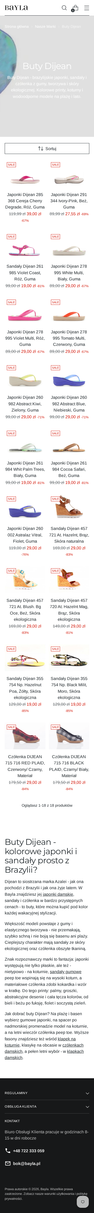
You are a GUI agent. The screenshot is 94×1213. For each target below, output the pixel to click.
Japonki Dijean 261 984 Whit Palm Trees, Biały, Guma (25, 469)
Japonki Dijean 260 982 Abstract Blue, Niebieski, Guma (69, 403)
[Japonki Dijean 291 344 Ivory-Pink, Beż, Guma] (69, 173)
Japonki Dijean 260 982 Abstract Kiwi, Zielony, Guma (25, 403)
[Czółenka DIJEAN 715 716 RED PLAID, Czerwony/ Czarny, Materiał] (25, 736)
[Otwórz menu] (86, 8)
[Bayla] (16, 7)
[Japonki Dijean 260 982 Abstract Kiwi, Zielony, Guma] (25, 376)
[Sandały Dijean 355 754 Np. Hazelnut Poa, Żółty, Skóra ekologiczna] (25, 657)
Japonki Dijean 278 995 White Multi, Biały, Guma (69, 272)
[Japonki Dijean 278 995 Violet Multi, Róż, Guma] (25, 311)
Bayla (44, 1189)
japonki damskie (58, 894)
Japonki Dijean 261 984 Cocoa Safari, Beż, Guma (69, 469)
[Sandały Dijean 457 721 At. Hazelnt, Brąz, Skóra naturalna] (69, 507)
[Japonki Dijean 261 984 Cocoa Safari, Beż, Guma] (69, 442)
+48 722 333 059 (28, 1150)
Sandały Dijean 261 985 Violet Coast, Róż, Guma (25, 272)
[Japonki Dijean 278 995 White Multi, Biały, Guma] (69, 245)
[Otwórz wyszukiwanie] (64, 8)
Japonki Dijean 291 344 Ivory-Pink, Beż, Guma (68, 200)
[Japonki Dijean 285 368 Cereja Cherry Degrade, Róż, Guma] (25, 173)
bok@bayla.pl (26, 1163)
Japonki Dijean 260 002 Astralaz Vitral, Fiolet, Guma (25, 534)
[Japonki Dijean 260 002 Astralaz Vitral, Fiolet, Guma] (25, 507)
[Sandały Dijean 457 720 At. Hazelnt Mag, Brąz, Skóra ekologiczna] (69, 579)
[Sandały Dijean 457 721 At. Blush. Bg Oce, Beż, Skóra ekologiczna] (25, 579)
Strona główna (17, 26)
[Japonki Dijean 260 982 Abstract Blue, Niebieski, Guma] (69, 376)
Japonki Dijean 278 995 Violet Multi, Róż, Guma (25, 338)
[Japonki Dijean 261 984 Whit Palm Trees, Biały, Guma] (25, 442)
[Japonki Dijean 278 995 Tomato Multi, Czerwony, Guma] (69, 311)
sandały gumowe (65, 971)
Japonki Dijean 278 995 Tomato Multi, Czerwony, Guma (69, 338)
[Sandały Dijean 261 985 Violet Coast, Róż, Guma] (25, 245)
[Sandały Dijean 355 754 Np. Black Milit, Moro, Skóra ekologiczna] (69, 657)
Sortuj (50, 148)
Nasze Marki (45, 26)
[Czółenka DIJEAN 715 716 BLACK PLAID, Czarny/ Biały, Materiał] (69, 736)
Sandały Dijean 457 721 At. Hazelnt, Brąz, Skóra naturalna (69, 534)
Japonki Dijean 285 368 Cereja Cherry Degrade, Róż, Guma (25, 200)
